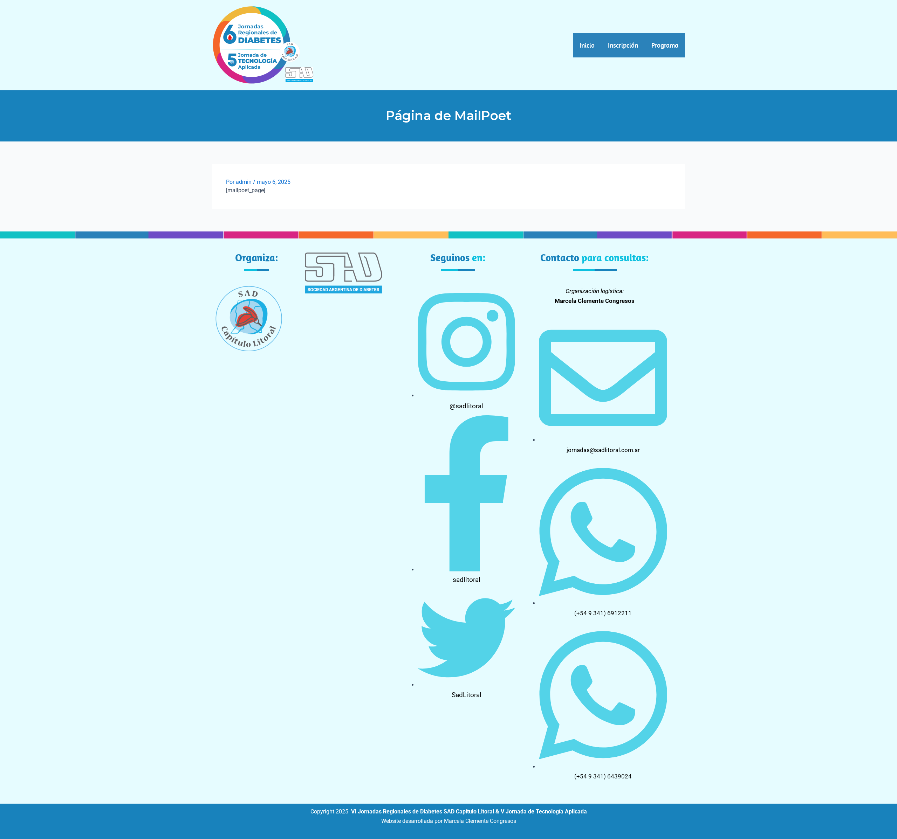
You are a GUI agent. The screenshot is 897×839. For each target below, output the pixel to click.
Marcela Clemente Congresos (480, 821)
